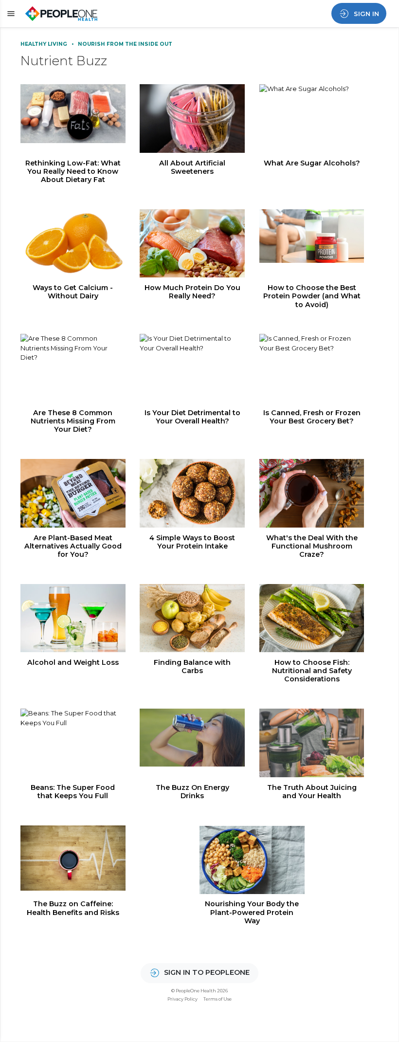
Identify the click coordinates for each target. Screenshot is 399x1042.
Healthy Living (44, 44)
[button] (9, 13)
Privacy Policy (182, 999)
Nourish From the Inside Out (125, 44)
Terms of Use (217, 999)
